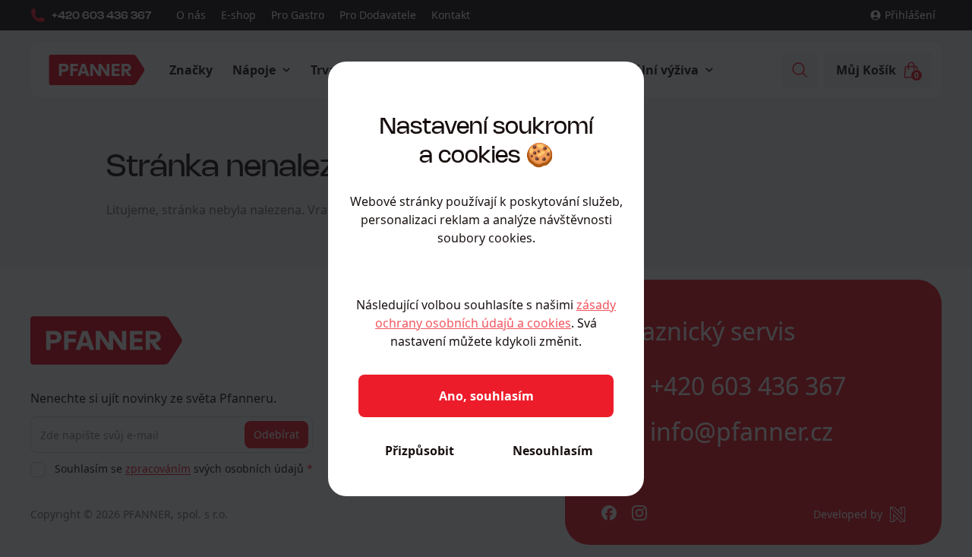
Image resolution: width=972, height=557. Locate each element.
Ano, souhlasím (486, 396)
